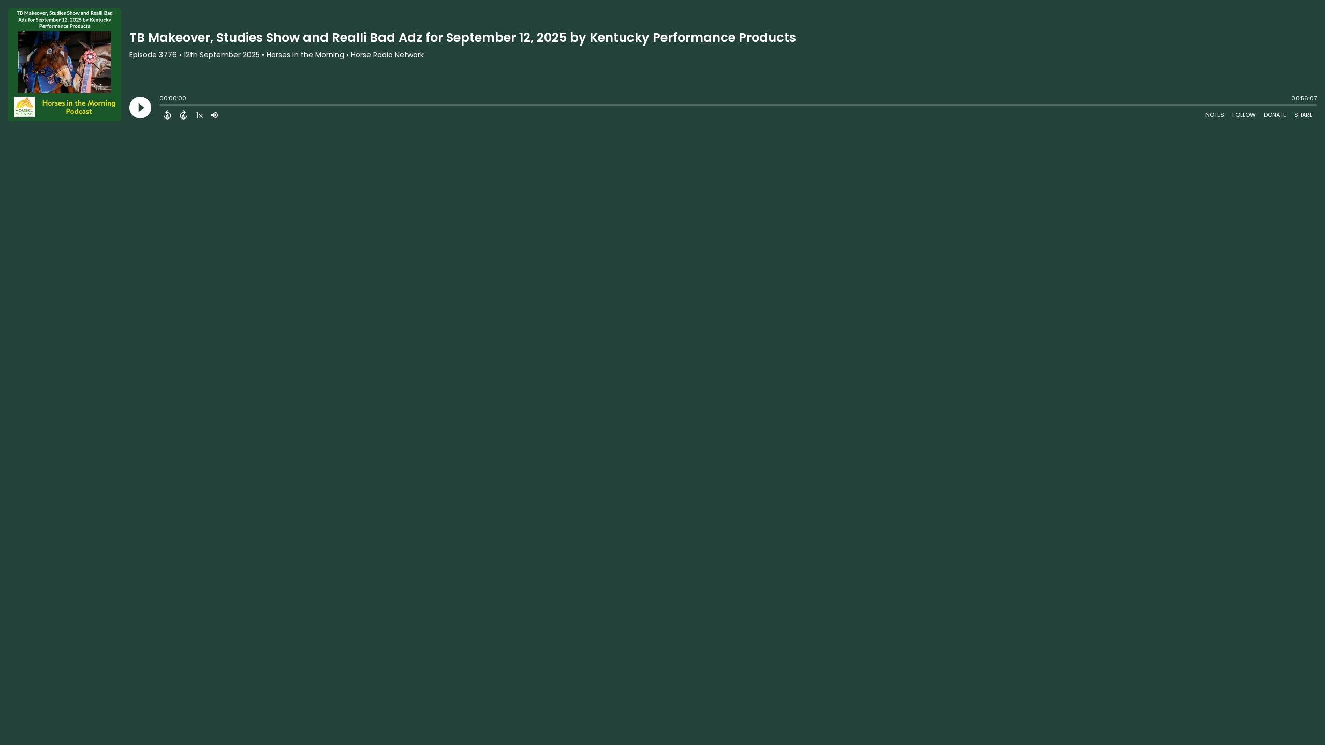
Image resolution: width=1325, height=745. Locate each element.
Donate (1275, 115)
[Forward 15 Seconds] (183, 115)
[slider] (162, 106)
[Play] (140, 107)
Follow (1244, 115)
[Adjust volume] (214, 115)
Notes (1214, 115)
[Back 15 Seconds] (167, 115)
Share (1303, 115)
